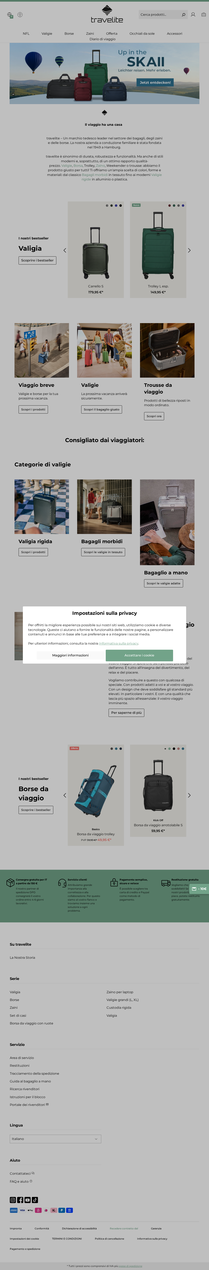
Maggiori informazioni (70, 655)
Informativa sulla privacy (118, 643)
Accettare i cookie (139, 655)
